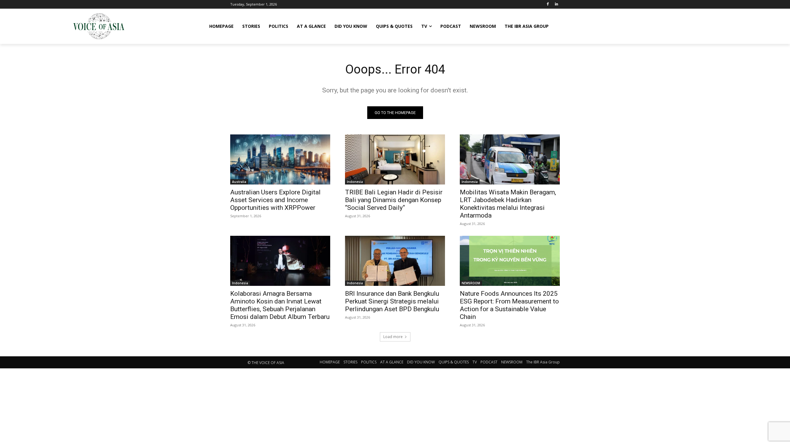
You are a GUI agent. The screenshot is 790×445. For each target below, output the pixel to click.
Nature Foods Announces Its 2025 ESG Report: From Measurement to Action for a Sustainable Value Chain (509, 305)
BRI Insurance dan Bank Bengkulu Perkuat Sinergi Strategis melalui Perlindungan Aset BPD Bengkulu (392, 301)
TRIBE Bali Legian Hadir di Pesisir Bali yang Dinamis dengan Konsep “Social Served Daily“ (394, 200)
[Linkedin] (556, 4)
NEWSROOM (471, 283)
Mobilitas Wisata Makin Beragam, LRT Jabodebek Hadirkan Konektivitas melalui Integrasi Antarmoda (508, 204)
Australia (239, 182)
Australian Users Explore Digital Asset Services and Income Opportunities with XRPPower (275, 200)
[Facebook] (547, 4)
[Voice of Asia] (98, 26)
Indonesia (355, 182)
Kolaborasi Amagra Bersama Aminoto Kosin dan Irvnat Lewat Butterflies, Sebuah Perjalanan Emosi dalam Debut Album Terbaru (280, 305)
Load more (393, 336)
